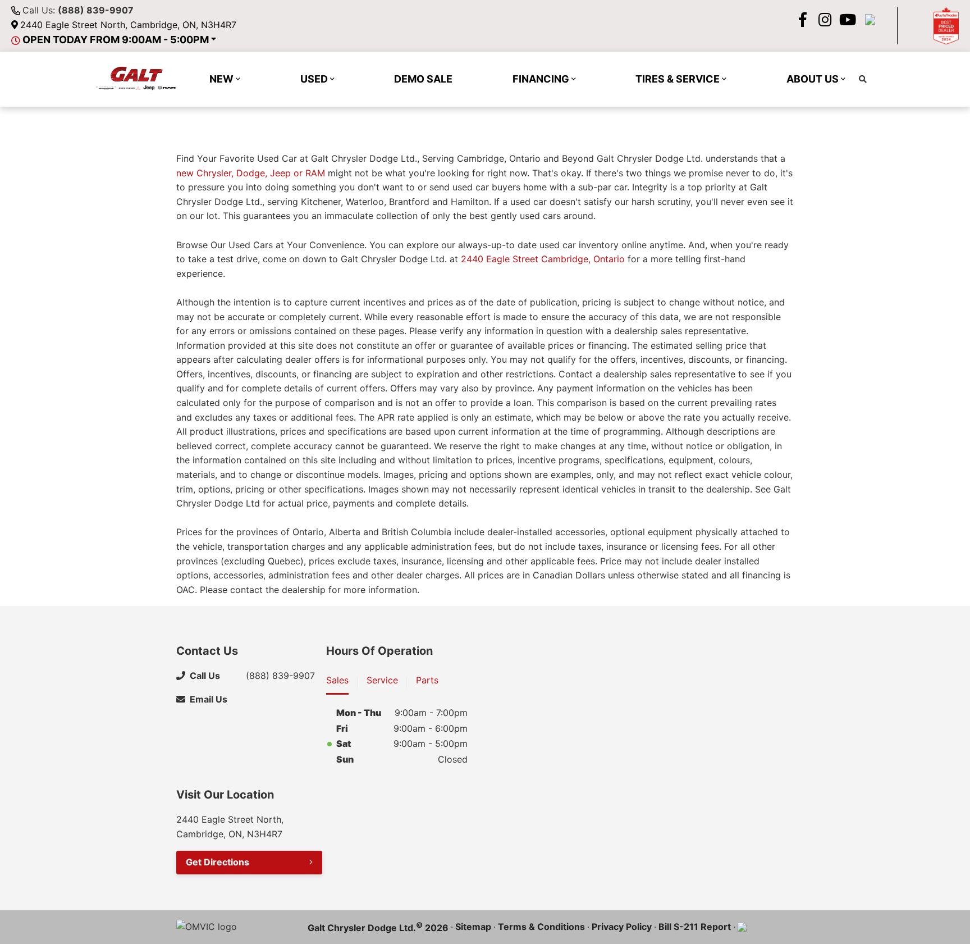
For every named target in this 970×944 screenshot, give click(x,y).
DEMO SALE (423, 79)
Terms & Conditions (541, 926)
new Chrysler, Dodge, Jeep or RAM (250, 173)
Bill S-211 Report (694, 926)
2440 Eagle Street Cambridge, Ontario (543, 258)
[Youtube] (847, 19)
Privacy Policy (622, 926)
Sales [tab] (337, 680)
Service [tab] (382, 680)
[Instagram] (825, 19)
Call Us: (78, 10)
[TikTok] (870, 19)
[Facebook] (802, 19)
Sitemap (473, 926)
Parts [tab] (427, 680)
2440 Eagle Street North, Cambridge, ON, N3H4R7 (128, 24)
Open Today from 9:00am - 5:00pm (115, 39)
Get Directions (217, 862)
